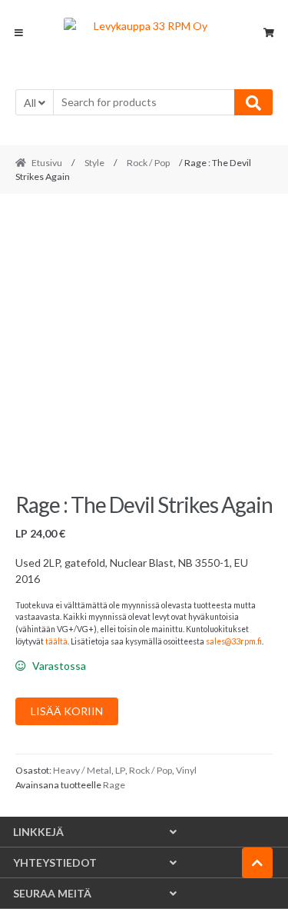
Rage (114, 785)
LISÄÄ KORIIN (67, 711)
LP (120, 770)
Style (94, 162)
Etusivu (46, 162)
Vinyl (186, 770)
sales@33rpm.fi (234, 641)
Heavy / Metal (82, 770)
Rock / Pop (148, 162)
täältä (56, 641)
